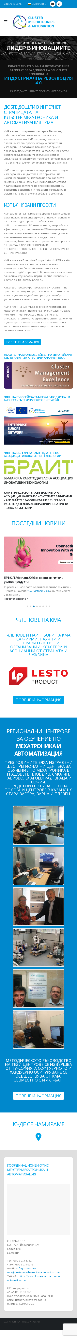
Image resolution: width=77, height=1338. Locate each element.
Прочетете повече (15, 598)
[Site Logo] (33, 22)
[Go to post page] (38, 554)
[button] (27, 606)
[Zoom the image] (38, 364)
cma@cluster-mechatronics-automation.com (33, 1272)
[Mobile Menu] (7, 22)
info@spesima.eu (27, 1268)
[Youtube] (52, 4)
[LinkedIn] (59, 4)
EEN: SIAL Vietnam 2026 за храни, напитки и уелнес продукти (33, 580)
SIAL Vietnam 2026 (39, 591)
